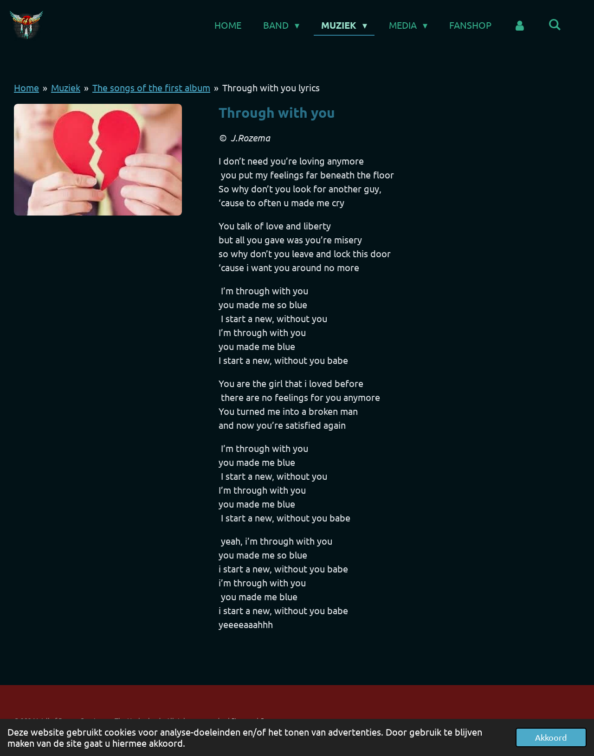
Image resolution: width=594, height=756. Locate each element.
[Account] (520, 25)
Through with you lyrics (271, 87)
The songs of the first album (151, 87)
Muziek (65, 87)
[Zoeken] (554, 24)
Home (26, 87)
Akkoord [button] (551, 737)
